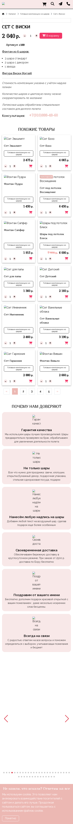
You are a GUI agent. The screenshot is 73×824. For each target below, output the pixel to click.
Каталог (12, 14)
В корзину (52, 35)
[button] (6, 718)
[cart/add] (30, 166)
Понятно (10, 818)
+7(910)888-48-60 (43, 115)
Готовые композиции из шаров (34, 14)
